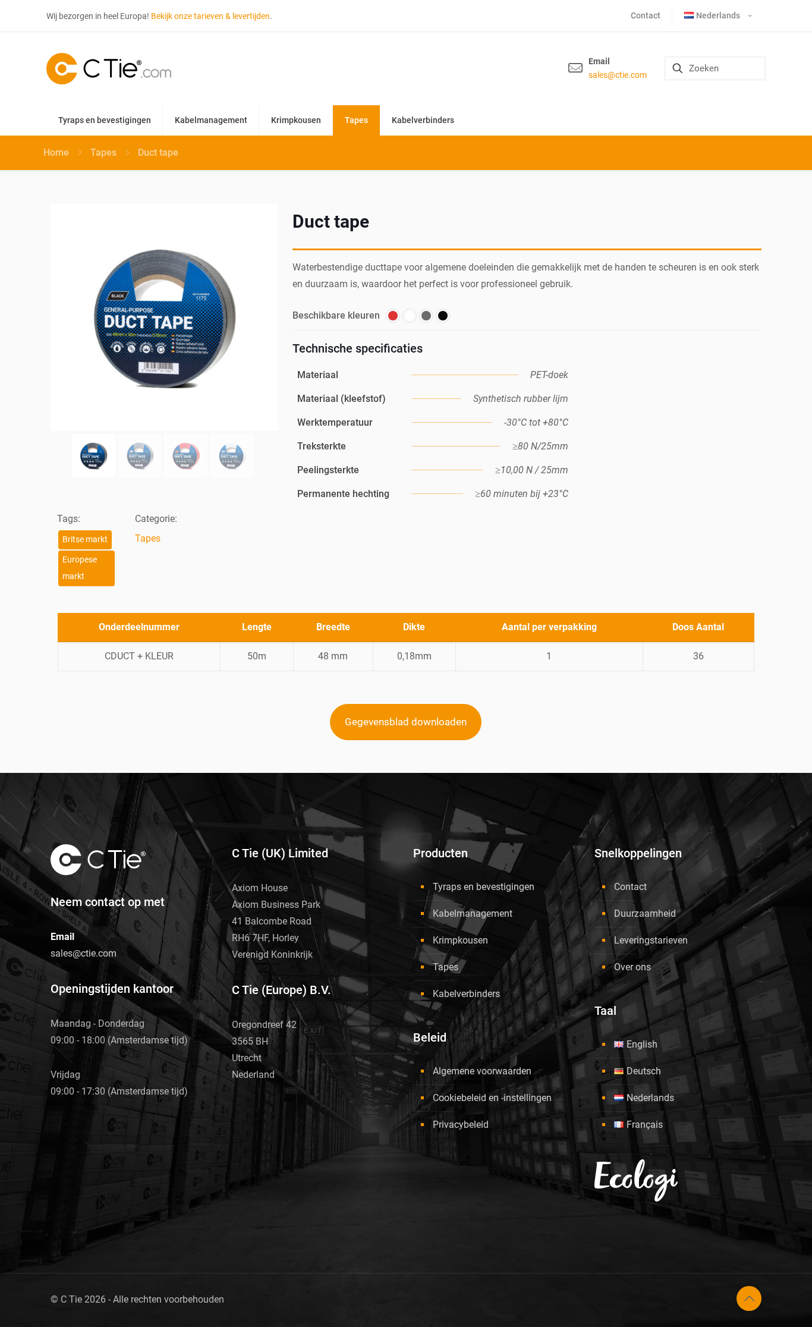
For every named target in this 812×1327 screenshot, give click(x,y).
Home (56, 152)
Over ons (632, 967)
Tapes (103, 152)
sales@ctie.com (617, 75)
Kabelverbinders (466, 993)
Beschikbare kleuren (336, 315)
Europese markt (79, 568)
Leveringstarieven (651, 940)
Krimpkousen (460, 940)
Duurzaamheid (645, 913)
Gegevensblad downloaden (406, 722)
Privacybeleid (461, 1124)
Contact (630, 886)
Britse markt (85, 539)
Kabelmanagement (472, 913)
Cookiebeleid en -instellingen (492, 1097)
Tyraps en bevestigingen (483, 886)
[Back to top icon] (749, 1298)
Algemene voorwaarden (482, 1071)
